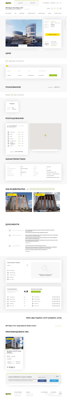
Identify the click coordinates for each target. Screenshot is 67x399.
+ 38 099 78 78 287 (52, 22)
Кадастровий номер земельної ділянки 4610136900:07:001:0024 (36, 232)
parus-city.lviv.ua (53, 21)
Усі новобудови (44, 392)
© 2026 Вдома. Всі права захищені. (54, 395)
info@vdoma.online (17, 395)
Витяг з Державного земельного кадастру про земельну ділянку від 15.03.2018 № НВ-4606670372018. (39, 230)
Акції (60, 392)
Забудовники (53, 392)
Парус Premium (53, 41)
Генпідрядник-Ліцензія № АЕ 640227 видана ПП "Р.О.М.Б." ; (35, 245)
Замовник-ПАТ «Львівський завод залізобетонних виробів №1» (36, 249)
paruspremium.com (54, 45)
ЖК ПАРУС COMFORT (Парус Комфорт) (14, 352)
